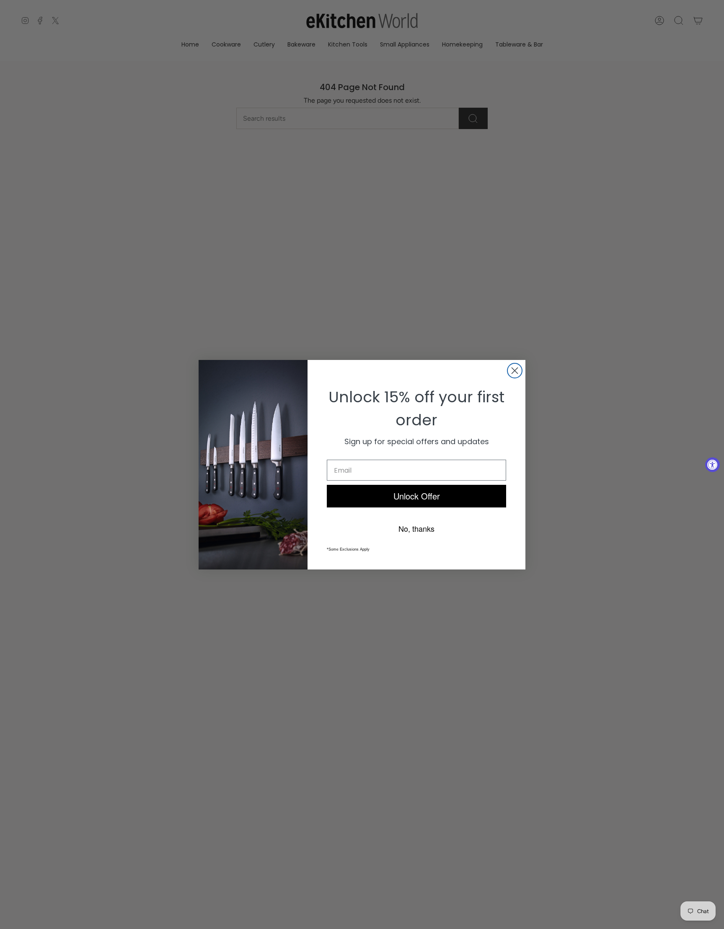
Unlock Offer (416, 496)
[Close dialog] (514, 370)
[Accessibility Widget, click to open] (712, 464)
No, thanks (416, 528)
